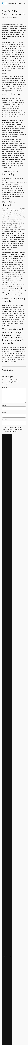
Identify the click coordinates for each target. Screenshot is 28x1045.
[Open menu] (25, 3)
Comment (5, 387)
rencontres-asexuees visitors (10, 19)
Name (4, 405)
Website (4, 420)
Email (4, 412)
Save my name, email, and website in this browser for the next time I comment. (13, 429)
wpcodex (15, 17)
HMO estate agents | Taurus (14, 3)
